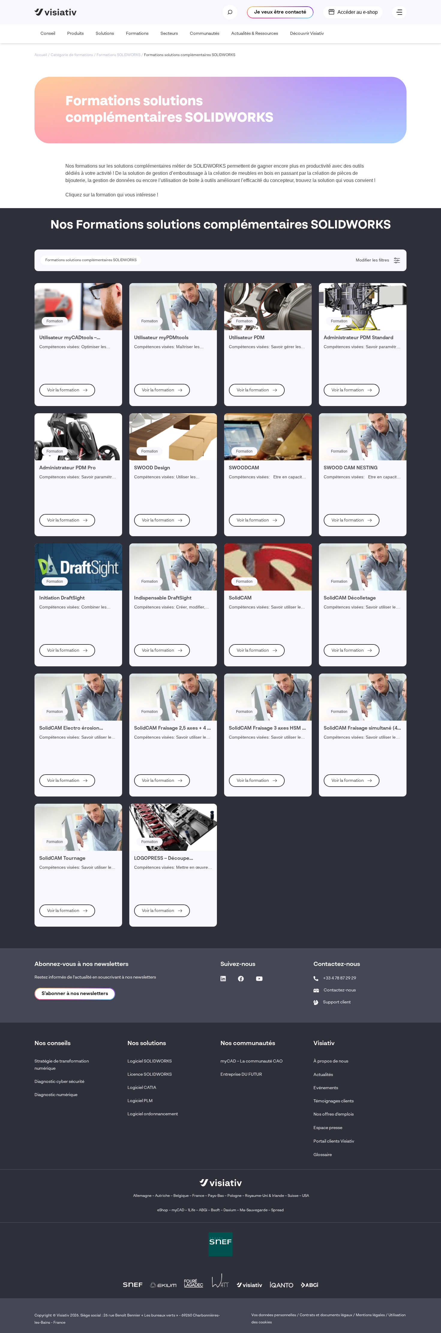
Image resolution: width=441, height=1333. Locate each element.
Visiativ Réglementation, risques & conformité (84, 352)
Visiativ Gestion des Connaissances (76, 382)
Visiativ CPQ (57, 514)
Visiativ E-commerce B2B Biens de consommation (87, 482)
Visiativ (55, 367)
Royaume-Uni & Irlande (264, 1196)
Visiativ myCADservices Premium (74, 411)
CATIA (52, 490)
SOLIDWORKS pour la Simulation (74, 457)
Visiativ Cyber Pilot (62, 576)
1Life (191, 1210)
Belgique (181, 1196)
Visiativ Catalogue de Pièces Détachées (79, 584)
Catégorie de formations (72, 55)
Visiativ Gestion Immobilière (69, 616)
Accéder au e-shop (358, 12)
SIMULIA (54, 419)
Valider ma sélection (368, 664)
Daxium (230, 1210)
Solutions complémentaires (69, 608)
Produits (75, 33)
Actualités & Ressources (254, 33)
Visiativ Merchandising (65, 306)
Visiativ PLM (57, 336)
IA (50, 632)
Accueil (40, 55)
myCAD (178, 1210)
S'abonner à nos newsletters (75, 993)
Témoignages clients (334, 1101)
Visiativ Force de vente (65, 465)
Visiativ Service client (64, 592)
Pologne (234, 1196)
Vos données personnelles (273, 1315)
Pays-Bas (216, 1196)
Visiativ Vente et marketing (68, 522)
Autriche (162, 1196)
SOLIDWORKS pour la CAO (69, 344)
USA (305, 1196)
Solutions (105, 33)
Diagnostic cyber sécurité (59, 1082)
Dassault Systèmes (68, 291)
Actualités (323, 1075)
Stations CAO (62, 443)
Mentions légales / (372, 1315)
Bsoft (215, 1210)
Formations (137, 33)
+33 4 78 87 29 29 (339, 978)
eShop (162, 1210)
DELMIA (53, 506)
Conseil (47, 33)
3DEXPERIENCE (61, 538)
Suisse (293, 1196)
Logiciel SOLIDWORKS (150, 1061)
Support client (337, 1002)
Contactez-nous (340, 990)
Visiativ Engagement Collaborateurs (86, 321)
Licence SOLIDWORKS (150, 1074)
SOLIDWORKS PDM (63, 473)
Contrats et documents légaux (326, 1315)
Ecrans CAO (61, 397)
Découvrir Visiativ (307, 33)
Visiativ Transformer (63, 568)
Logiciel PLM (140, 1101)
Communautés (204, 33)
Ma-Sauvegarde (253, 1210)
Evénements (326, 1088)
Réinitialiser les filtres (65, 664)
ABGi (203, 1210)
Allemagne (142, 1196)
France (198, 1196)
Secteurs (169, 33)
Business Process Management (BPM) (89, 553)
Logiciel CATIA (142, 1088)
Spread (277, 1210)
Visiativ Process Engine (66, 530)
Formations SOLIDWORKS (118, 55)
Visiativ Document (61, 600)
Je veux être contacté (280, 12)
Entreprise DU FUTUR (241, 1074)
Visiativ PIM (56, 498)
